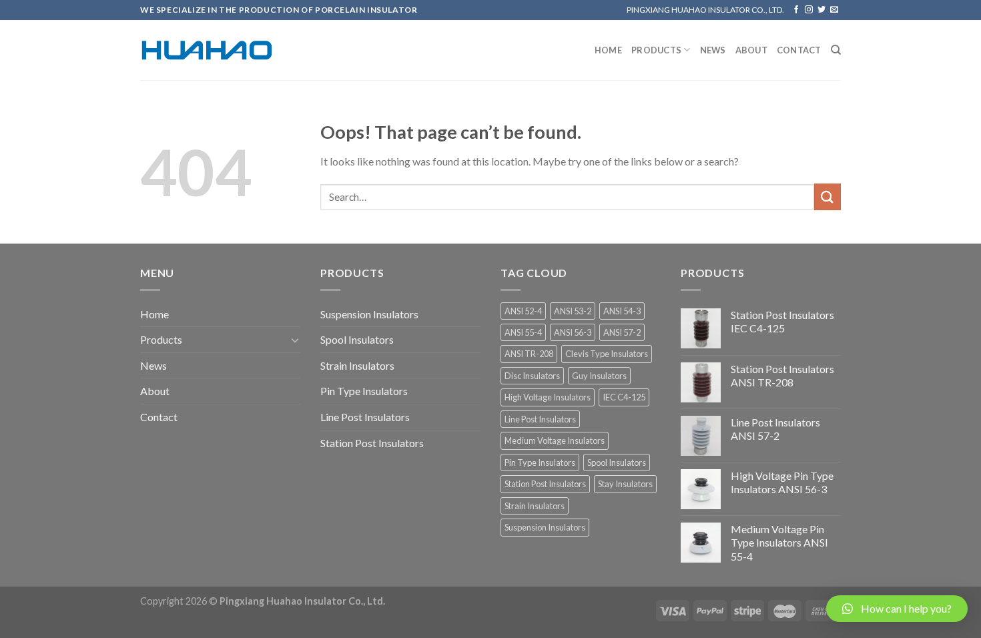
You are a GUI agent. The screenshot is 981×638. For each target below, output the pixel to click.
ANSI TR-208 (529, 353)
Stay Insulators (625, 483)
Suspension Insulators (369, 314)
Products (656, 50)
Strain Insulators (357, 365)
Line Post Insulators (365, 416)
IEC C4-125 (624, 397)
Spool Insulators (357, 339)
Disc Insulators (532, 375)
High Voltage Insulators (548, 397)
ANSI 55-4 (523, 332)
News (713, 50)
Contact (799, 50)
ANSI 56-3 (572, 332)
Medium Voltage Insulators (555, 440)
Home (608, 50)
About (751, 50)
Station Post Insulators (372, 442)
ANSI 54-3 (622, 311)
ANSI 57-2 (622, 332)
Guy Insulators (599, 375)
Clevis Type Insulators (606, 353)
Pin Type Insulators (364, 390)
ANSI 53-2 (572, 311)
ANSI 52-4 (523, 311)
